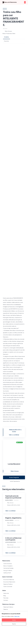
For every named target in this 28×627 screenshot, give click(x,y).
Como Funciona (7, 563)
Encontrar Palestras (8, 579)
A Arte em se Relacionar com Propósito (13, 539)
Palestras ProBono (8, 607)
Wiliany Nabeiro (9, 520)
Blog (4, 595)
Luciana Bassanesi (14, 464)
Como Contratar (7, 586)
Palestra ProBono (8, 584)
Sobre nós (6, 593)
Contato (5, 600)
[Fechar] (26, 612)
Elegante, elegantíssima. (13, 518)
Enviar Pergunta (14, 477)
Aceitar (14, 620)
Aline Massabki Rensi (10, 542)
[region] (14, 619)
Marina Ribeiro (9, 500)
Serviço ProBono (7, 570)
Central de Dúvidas (8, 568)
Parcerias (5, 598)
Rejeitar (14, 624)
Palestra (5, 28)
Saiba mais (16, 616)
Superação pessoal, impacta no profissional (13, 497)
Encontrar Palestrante (9, 582)
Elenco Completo (7, 566)
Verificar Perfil (7, 573)
